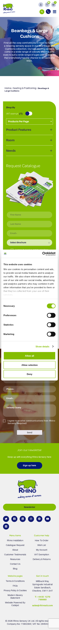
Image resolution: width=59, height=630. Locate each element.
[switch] (51, 315)
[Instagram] (31, 519)
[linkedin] (23, 519)
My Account (41, 550)
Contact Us (15, 564)
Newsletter (29, 507)
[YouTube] (48, 519)
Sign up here (29, 465)
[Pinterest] (39, 519)
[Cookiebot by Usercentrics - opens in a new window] (42, 254)
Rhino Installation (15, 540)
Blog (15, 568)
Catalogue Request (15, 545)
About (15, 550)
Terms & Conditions (15, 581)
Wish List (41, 545)
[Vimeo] (6, 526)
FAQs (15, 586)
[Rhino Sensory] (9, 8)
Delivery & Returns (42, 559)
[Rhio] (29, 490)
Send (29, 432)
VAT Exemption (41, 554)
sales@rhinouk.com (42, 605)
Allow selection (29, 365)
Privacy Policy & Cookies (15, 590)
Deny (29, 374)
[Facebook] (14, 519)
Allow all (29, 355)
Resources (15, 559)
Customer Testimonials (15, 554)
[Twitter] (6, 519)
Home (8, 88)
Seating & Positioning (24, 88)
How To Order (41, 540)
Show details (42, 346)
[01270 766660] (48, 11)
